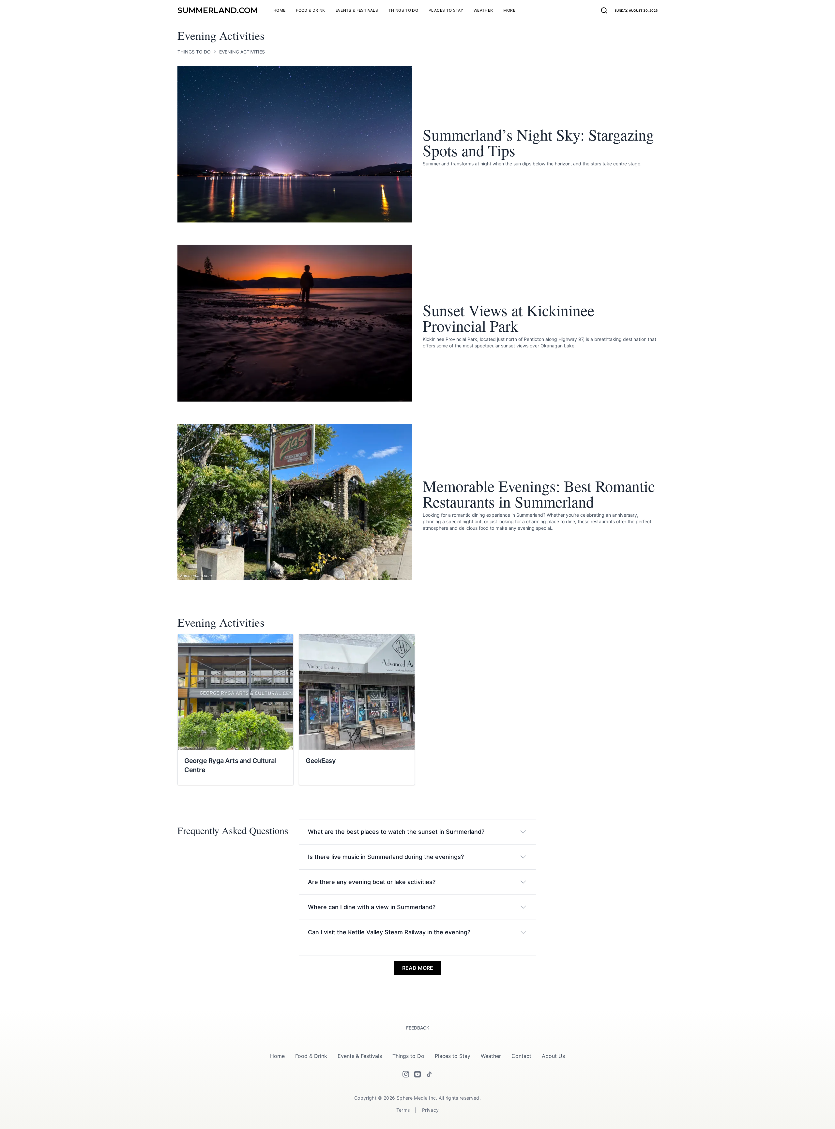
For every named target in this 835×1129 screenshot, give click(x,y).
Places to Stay (452, 1056)
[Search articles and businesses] (604, 10)
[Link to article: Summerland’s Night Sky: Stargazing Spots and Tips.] (294, 144)
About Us (553, 1056)
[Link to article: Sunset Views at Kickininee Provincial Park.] (294, 323)
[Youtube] (417, 1074)
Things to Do (194, 52)
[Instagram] (405, 1074)
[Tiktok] (429, 1074)
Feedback (417, 1027)
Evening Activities (242, 52)
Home (277, 1056)
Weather (491, 1056)
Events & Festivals (360, 1056)
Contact (521, 1056)
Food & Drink (311, 1056)
